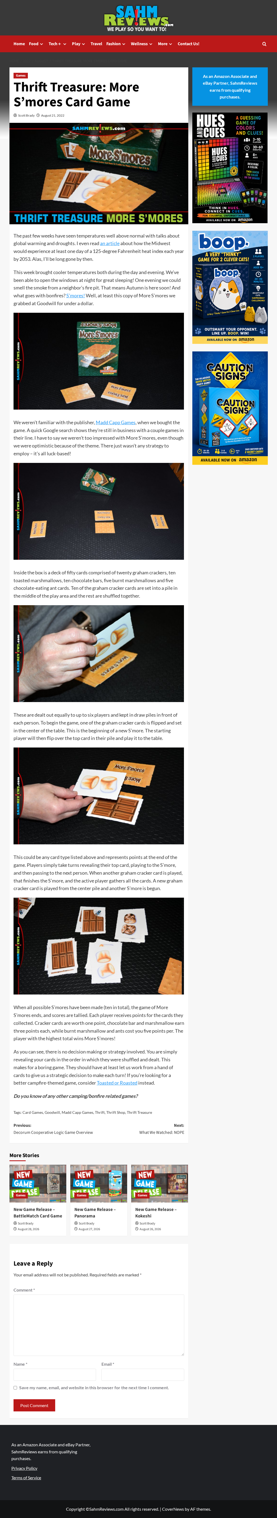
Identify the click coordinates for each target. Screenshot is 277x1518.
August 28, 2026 (28, 1229)
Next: (161, 1128)
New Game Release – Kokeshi (156, 1212)
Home (19, 44)
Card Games (32, 1112)
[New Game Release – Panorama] (98, 1184)
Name (20, 1363)
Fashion (113, 44)
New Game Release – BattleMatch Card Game (38, 1212)
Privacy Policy (24, 1468)
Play (76, 44)
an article (110, 243)
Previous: (53, 1128)
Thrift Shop (115, 1112)
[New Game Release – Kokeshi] (159, 1184)
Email (107, 1363)
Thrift (100, 1112)
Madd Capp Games (116, 422)
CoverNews (173, 1509)
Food (33, 44)
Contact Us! (188, 44)
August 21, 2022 (52, 115)
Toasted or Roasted (117, 1083)
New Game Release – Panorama (95, 1212)
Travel (96, 44)
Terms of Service (26, 1477)
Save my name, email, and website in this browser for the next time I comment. (94, 1387)
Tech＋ (55, 44)
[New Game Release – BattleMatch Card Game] (37, 1184)
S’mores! (75, 295)
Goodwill (52, 1112)
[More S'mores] (99, 363)
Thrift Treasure (139, 1112)
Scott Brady (26, 115)
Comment (24, 1289)
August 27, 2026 (89, 1229)
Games (20, 75)
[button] (264, 44)
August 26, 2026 (150, 1229)
